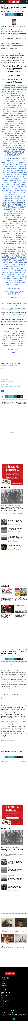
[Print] (21, 14)
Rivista (3, 981)
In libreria (16, 617)
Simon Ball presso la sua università (14, 314)
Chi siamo (4, 979)
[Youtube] (15, 1012)
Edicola (2, 600)
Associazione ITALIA (8, 390)
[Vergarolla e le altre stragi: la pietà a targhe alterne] (4, 530)
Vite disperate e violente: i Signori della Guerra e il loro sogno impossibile (20, 615)
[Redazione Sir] (2, 11)
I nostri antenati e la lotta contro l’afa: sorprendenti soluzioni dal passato (14, 547)
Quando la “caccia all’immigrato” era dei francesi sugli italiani (21, 403)
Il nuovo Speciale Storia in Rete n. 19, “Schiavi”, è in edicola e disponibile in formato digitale (6, 615)
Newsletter (5, 1001)
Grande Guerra (15, 390)
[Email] (18, 14)
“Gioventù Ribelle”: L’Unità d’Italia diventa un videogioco (7, 403)
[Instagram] (4, 1012)
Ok (14, 1019)
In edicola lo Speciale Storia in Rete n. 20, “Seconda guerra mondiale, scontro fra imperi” (21, 598)
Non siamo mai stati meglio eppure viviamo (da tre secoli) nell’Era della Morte (15, 522)
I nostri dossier (5, 989)
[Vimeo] (11, 1012)
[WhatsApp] (12, 14)
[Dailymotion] (13, 1012)
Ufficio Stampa (6, 1003)
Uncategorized (10, 527)
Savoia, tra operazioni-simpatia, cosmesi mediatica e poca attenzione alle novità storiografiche (12, 508)
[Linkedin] (15, 14)
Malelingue (21, 390)
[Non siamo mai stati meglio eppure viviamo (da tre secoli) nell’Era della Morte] (4, 522)
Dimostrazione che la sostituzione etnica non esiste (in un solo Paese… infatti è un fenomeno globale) (15, 538)
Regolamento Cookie (5, 995)
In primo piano (3, 5)
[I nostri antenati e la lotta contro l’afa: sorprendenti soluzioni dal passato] (4, 547)
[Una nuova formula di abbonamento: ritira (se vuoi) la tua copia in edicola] (7, 592)
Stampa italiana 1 (4, 505)
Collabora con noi (7, 1008)
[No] (26, 1017)
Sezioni (3, 987)
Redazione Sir (6, 11)
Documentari (4, 985)
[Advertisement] (14, 419)
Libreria (3, 983)
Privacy (2, 993)
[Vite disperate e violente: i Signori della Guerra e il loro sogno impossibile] (21, 609)
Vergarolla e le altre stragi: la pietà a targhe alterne (15, 529)
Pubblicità (5, 1006)
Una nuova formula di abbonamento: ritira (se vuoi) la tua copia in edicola (7, 598)
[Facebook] (6, 14)
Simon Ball (3, 392)
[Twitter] (9, 14)
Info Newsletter (4, 998)
